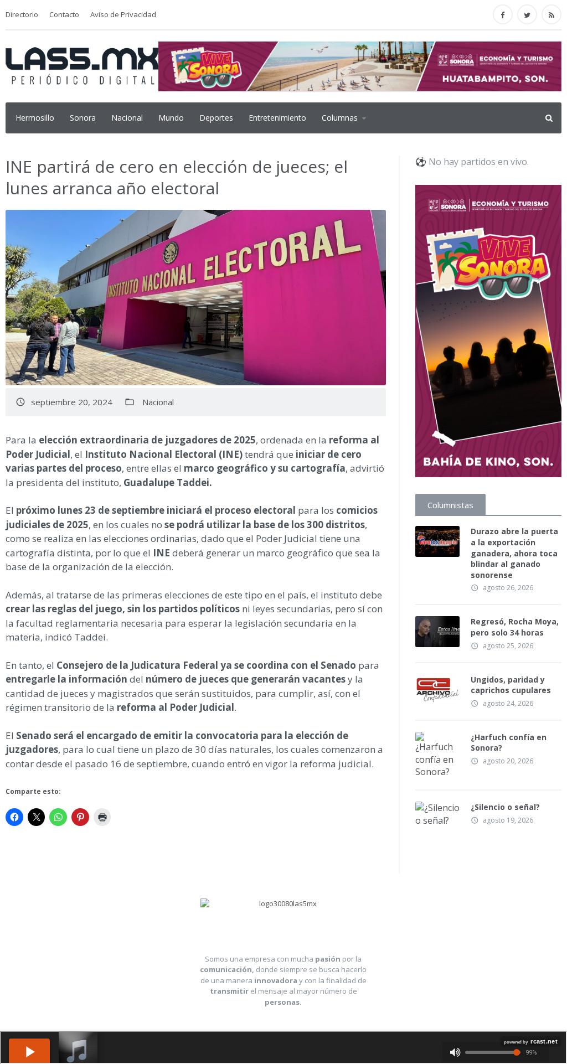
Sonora (83, 117)
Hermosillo (35, 117)
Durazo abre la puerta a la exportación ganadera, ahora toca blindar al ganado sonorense (514, 553)
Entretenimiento (277, 117)
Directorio (22, 14)
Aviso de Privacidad (123, 14)
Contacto (64, 14)
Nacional (127, 117)
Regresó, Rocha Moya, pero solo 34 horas (515, 627)
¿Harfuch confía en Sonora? (509, 742)
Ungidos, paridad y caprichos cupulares (511, 685)
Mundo (171, 117)
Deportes (216, 117)
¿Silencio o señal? (505, 807)
